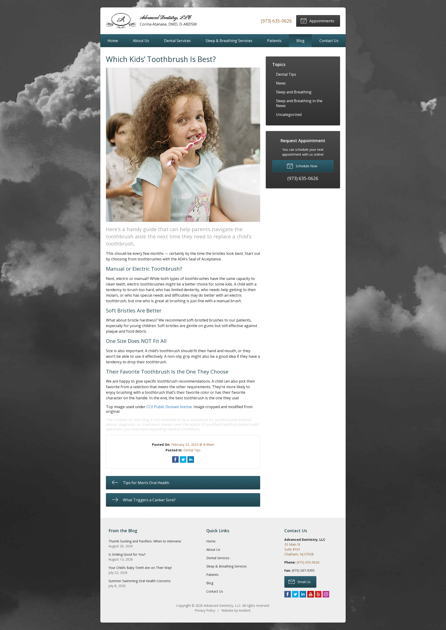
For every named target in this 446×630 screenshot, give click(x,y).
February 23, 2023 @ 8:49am (192, 444)
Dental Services (177, 40)
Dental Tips (191, 450)
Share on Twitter (183, 459)
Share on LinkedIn (190, 459)
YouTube (310, 594)
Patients (274, 40)
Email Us (304, 582)
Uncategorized (289, 114)
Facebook (287, 594)
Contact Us (328, 40)
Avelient (245, 610)
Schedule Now (306, 166)
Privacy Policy (205, 610)
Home (113, 40)
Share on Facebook (175, 459)
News (281, 83)
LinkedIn (303, 594)
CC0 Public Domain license (169, 406)
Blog (300, 40)
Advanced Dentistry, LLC (222, 605)
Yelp (318, 594)
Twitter (295, 594)
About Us (141, 40)
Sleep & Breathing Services (229, 40)
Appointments (321, 20)
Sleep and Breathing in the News (299, 103)
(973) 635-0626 (276, 21)
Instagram (326, 594)
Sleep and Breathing (294, 92)
